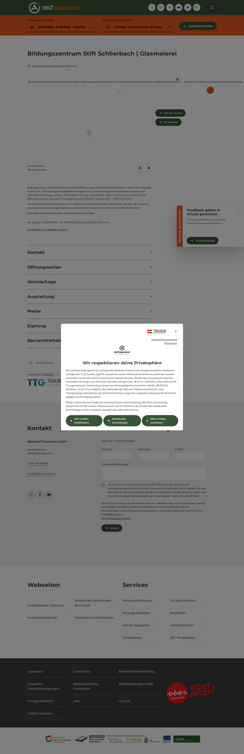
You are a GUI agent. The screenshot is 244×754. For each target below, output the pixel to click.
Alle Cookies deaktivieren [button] (81, 420)
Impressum (170, 343)
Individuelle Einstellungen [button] (120, 420)
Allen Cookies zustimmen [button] (158, 420)
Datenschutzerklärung (164, 339)
